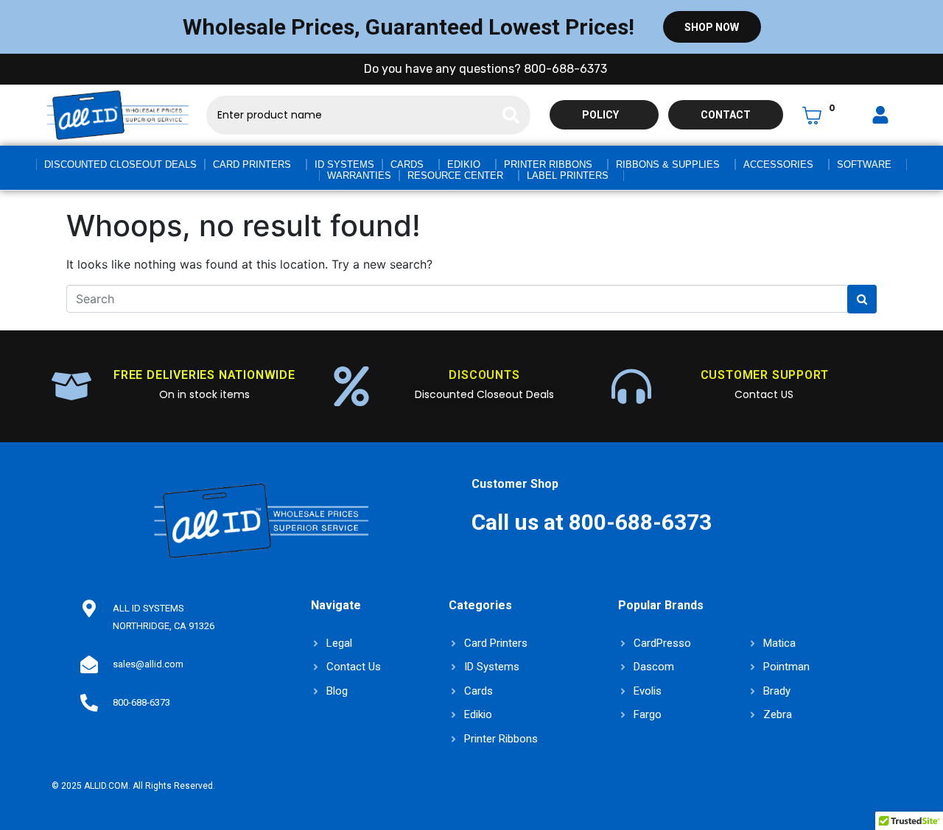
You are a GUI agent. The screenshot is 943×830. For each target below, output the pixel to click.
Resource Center (455, 175)
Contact (726, 115)
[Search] (510, 115)
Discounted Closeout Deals (120, 164)
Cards (407, 164)
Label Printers (568, 175)
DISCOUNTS (484, 375)
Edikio (463, 164)
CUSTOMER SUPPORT (765, 375)
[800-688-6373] (89, 703)
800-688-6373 (141, 702)
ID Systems (344, 164)
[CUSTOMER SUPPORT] (631, 386)
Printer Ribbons (548, 164)
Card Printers (252, 164)
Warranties (359, 175)
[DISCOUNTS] (351, 386)
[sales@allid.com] (89, 664)
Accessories (778, 164)
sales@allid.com (148, 664)
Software (864, 164)
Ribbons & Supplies (668, 164)
